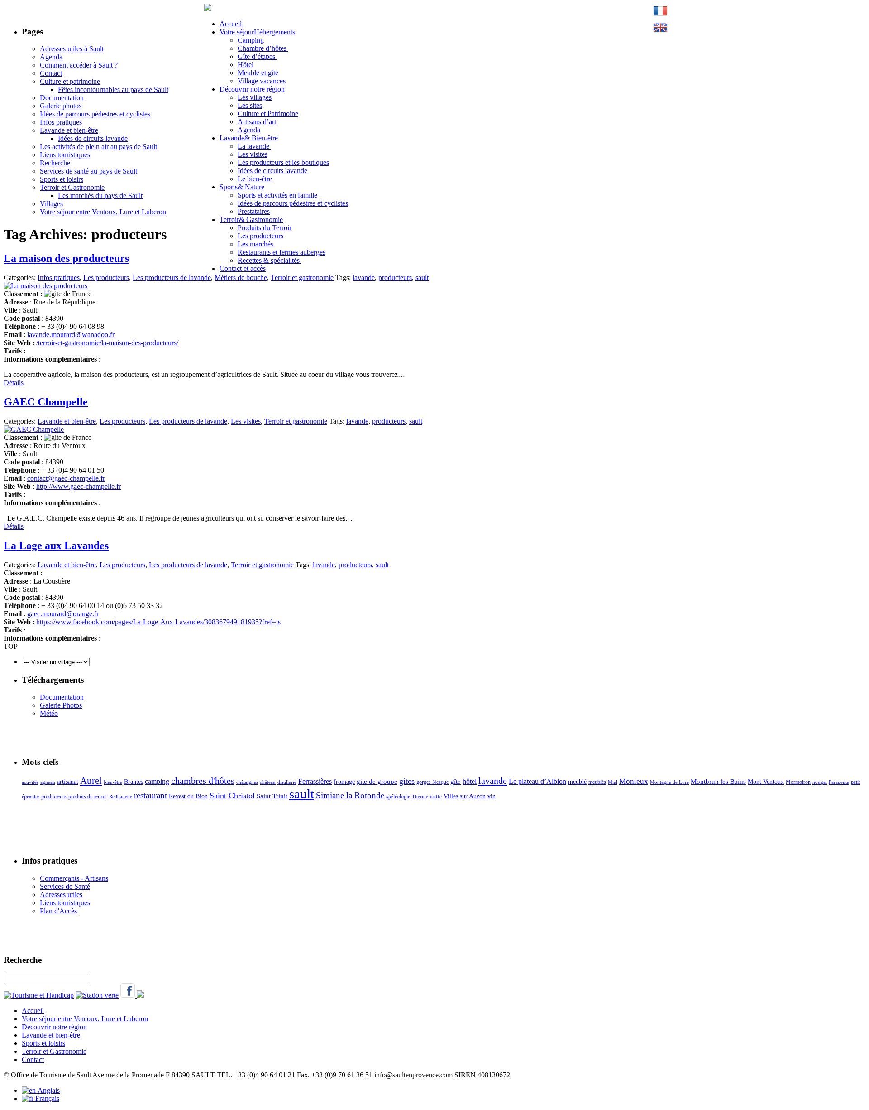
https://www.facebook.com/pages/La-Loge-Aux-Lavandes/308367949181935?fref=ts (158, 622)
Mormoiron (798, 782)
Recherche (55, 163)
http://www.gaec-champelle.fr (78, 486)
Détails (14, 382)
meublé (577, 781)
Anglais (48, 1090)
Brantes (133, 781)
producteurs (395, 277)
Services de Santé (65, 886)
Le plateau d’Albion (537, 781)
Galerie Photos (61, 705)
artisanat (67, 781)
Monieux (633, 781)
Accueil (33, 1010)
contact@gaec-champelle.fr (66, 478)
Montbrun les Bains (718, 781)
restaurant (150, 795)
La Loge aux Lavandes (56, 545)
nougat (819, 782)
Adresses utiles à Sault (72, 49)
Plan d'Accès (58, 911)
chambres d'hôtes (202, 781)
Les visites (246, 421)
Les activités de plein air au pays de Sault (98, 146)
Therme (420, 796)
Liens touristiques (65, 155)
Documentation (62, 97)
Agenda (51, 57)
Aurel (91, 780)
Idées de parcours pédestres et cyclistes (95, 114)
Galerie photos (60, 106)
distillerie (286, 782)
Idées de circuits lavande (93, 138)
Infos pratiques (61, 122)
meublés (597, 782)
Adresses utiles (61, 894)
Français (46, 1098)
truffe (436, 796)
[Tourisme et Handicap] (39, 995)
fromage (344, 781)
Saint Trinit (272, 796)
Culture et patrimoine (70, 81)
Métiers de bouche (241, 277)
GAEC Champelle (46, 402)
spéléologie (398, 796)
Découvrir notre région (54, 1027)
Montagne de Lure (669, 782)
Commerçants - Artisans (74, 878)
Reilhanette (120, 796)
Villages (51, 204)
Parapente (839, 782)
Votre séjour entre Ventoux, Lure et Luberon (103, 212)
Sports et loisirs (61, 179)
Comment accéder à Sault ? (79, 65)
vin (491, 796)
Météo (49, 713)
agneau (47, 782)
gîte (455, 781)
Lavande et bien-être (69, 130)
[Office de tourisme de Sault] (207, 8)
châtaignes (247, 782)
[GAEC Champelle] (34, 429)
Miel (612, 782)
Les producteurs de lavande (172, 277)
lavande (364, 277)
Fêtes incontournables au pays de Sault (113, 89)
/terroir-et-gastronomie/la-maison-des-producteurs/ (107, 343)
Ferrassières (315, 781)
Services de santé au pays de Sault (88, 171)
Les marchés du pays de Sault (100, 195)
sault (422, 277)
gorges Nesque (432, 782)
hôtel (470, 781)
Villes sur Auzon (465, 796)
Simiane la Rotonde (350, 795)
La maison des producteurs (66, 258)
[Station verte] (97, 995)
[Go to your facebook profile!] (128, 995)
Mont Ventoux (766, 781)
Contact (51, 73)
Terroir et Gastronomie (72, 187)
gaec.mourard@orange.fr (63, 614)
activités (30, 782)
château (268, 782)
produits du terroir (87, 796)
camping (157, 781)
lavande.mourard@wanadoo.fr (71, 334)
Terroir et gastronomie (302, 277)
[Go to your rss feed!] (140, 995)
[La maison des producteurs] (45, 286)
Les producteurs (106, 277)
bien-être (113, 782)
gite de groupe (377, 781)
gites (407, 781)
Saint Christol (232, 795)
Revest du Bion (188, 796)
